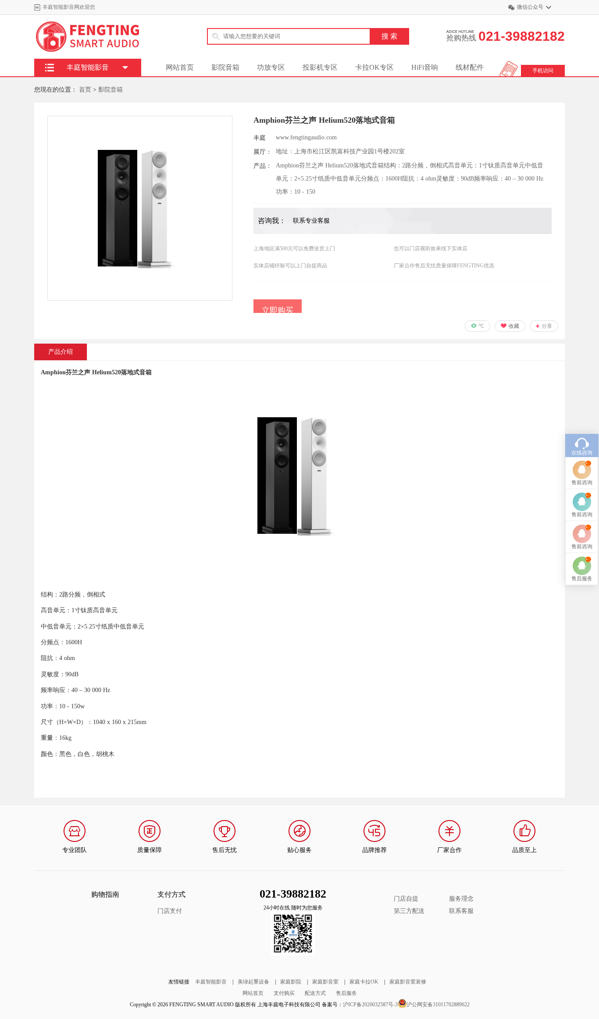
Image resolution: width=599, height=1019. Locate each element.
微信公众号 (530, 7)
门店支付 (169, 911)
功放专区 (271, 67)
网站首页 (180, 67)
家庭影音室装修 (407, 982)
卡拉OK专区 (374, 67)
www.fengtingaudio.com (306, 137)
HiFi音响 (424, 67)
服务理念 (461, 898)
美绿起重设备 (253, 982)
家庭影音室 (325, 982)
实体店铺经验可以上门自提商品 (290, 266)
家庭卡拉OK (363, 982)
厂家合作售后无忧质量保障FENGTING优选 (444, 266)
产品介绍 (60, 351)
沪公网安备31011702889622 (438, 1004)
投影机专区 (320, 67)
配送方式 (315, 993)
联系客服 (461, 911)
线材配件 (470, 67)
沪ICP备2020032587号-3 (370, 1004)
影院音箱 (225, 67)
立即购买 (277, 310)
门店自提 (406, 898)
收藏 (514, 326)
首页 (85, 89)
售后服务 (346, 993)
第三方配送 (409, 911)
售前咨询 (581, 482)
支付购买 (284, 993)
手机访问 (542, 70)
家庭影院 (290, 982)
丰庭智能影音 (211, 982)
